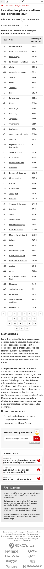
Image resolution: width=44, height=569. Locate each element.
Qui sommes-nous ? (10, 532)
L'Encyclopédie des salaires (16, 420)
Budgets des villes (22, 5)
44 (15, 323)
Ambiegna (13, 194)
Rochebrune (14, 307)
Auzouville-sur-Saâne (17, 72)
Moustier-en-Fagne (17, 225)
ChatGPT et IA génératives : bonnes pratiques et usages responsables (20, 461)
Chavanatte (14, 124)
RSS (40, 536)
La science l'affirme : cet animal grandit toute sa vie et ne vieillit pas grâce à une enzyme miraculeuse (22, 495)
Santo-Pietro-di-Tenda (18, 134)
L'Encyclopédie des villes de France (19, 416)
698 (27, 328)
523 (34, 323)
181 (25, 323)
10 (24, 318)
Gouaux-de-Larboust (17, 204)
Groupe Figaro (33, 538)
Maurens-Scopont (16, 250)
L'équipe (21, 532)
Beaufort (12, 82)
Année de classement (10, 25)
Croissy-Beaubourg (17, 256)
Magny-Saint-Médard (18, 235)
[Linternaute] (11, 556)
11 (29, 318)
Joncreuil (12, 88)
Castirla (12, 183)
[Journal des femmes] (11, 551)
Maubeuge (13, 108)
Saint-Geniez (14, 219)
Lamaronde (14, 157)
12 (34, 318)
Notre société (30, 532)
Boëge (11, 93)
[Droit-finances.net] (32, 556)
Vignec (12, 214)
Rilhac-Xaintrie (15, 178)
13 (9, 323)
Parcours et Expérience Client (17, 478)
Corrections (10, 538)
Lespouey (13, 113)
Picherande (13, 294)
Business (9, 5)
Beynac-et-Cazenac (17, 173)
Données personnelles (30, 534)
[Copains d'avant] (11, 561)
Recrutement (17, 534)
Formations (11, 453)
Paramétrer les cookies (9, 536)
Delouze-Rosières (16, 230)
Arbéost (12, 266)
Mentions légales (21, 538)
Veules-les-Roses (16, 289)
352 (30, 323)
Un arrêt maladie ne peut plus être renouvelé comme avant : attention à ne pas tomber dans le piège (22, 517)
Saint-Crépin (14, 57)
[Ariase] (11, 566)
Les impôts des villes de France (17, 423)
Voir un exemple (34, 443)
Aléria (11, 67)
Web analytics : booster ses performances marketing (16, 470)
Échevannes (14, 98)
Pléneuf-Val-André (16, 163)
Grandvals (13, 168)
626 (17, 328)
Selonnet (12, 199)
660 (22, 328)
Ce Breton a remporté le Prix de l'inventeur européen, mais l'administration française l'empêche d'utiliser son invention (20, 503)
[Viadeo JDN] (32, 561)
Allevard (12, 139)
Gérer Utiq (22, 536)
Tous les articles (32, 536)
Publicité (38, 532)
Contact (9, 534)
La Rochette (14, 188)
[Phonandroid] (32, 566)
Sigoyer (12, 77)
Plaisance (13, 284)
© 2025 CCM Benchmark (22, 541)
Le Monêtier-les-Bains (18, 51)
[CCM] (32, 551)
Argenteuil (13, 119)
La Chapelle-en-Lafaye (18, 62)
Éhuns (11, 103)
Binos (11, 245)
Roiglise (12, 240)
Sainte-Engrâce (15, 152)
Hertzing (12, 209)
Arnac (11, 271)
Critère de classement (10, 19)
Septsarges (13, 129)
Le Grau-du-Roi (15, 46)
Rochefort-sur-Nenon (18, 261)
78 (20, 323)
